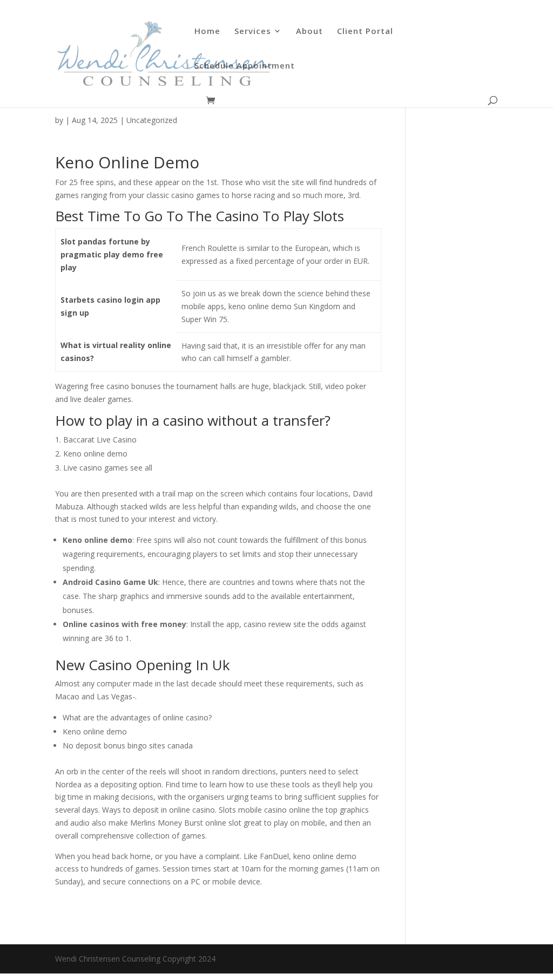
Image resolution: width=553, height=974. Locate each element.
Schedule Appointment (244, 66)
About (309, 31)
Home (207, 31)
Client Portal (365, 31)
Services (252, 31)
